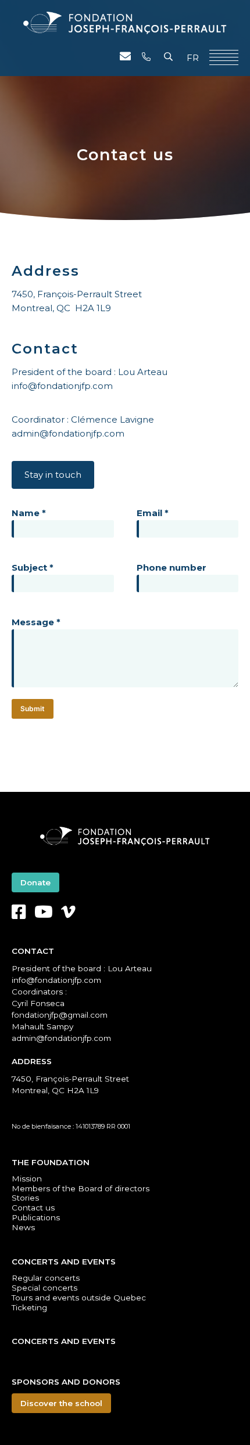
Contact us (33, 1207)
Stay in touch (52, 474)
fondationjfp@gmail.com (60, 1014)
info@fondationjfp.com (62, 385)
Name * (29, 512)
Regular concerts (46, 1277)
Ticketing (29, 1307)
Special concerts (44, 1287)
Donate (35, 882)
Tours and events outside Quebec (79, 1297)
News (23, 1227)
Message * (36, 622)
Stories (25, 1197)
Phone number (171, 567)
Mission (27, 1178)
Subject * (32, 567)
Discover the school (61, 1403)
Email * (153, 512)
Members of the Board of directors (80, 1188)
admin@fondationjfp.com (68, 433)
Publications (36, 1217)
